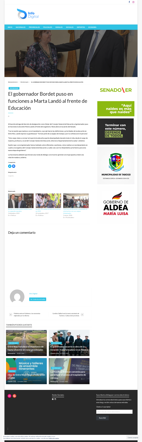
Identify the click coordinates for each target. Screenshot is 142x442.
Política (12, 371)
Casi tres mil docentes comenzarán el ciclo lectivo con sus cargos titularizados (75, 211)
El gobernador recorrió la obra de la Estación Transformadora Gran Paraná (69, 348)
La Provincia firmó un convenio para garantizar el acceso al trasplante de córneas (68, 374)
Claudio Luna (54, 353)
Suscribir (102, 418)
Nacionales (20, 27)
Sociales (69, 27)
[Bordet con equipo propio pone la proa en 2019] (48, 200)
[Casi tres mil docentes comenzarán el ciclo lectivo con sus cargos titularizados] (76, 200)
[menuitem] (10, 27)
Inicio (10, 27)
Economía (92, 27)
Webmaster (12, 353)
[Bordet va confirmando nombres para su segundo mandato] (21, 200)
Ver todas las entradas (37, 299)
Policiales (47, 27)
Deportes (81, 27)
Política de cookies (54, 438)
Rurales (59, 27)
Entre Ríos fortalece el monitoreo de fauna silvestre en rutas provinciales (26, 348)
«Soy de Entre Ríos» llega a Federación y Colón (26, 376)
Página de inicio (13, 82)
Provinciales (34, 27)
